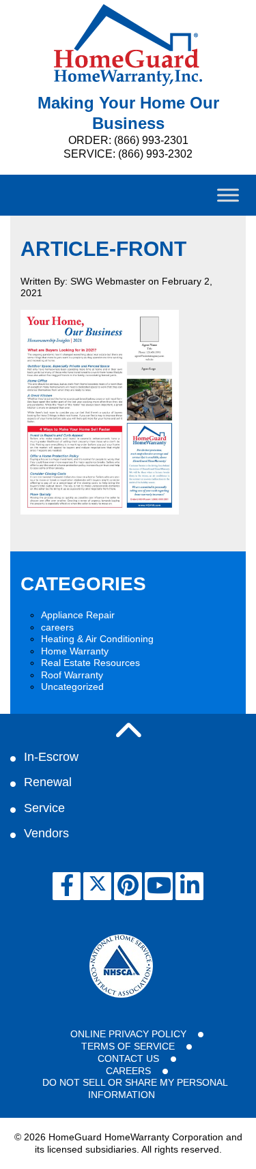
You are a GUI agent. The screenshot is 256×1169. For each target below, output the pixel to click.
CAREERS (128, 1070)
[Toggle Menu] (228, 194)
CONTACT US (128, 1058)
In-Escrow (51, 757)
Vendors (46, 833)
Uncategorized (72, 686)
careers (57, 627)
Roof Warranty (72, 674)
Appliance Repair (78, 614)
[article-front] (99, 511)
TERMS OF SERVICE (128, 1046)
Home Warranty (75, 651)
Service (44, 808)
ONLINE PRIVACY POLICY (128, 1033)
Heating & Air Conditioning (97, 638)
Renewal (48, 782)
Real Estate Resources (90, 662)
